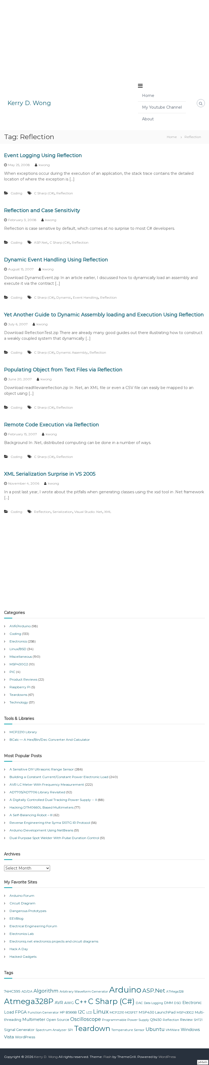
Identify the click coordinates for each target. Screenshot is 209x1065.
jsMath (202, 1062)
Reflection (64, 193)
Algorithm (46, 991)
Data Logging (153, 1003)
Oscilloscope (85, 1019)
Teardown (92, 1028)
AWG (69, 1002)
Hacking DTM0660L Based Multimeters (41, 807)
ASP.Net (41, 242)
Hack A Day (19, 949)
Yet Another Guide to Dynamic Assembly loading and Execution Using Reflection (104, 315)
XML (107, 512)
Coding (16, 193)
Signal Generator (19, 1029)
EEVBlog (16, 918)
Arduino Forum (22, 895)
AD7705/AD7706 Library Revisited (37, 792)
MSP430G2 (19, 664)
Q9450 (156, 1020)
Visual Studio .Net (88, 512)
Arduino (125, 989)
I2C (81, 1012)
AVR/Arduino (20, 626)
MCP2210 (117, 1012)
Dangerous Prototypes (28, 911)
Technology (19, 702)
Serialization (62, 512)
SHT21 (198, 1020)
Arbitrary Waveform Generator (84, 991)
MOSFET (131, 1012)
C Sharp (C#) (44, 193)
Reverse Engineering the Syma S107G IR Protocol (50, 823)
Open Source (57, 1020)
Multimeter (33, 1019)
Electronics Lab (22, 934)
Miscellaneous (21, 656)
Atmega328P (29, 1001)
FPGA (21, 1012)
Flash (107, 1057)
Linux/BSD (18, 649)
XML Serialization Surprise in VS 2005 (50, 474)
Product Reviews (23, 679)
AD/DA (26, 991)
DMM (168, 1003)
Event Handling (85, 297)
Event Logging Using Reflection (43, 155)
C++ (81, 1002)
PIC (12, 672)
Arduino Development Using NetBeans (41, 830)
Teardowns (18, 695)
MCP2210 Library (23, 732)
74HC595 (12, 991)
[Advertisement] (104, 38)
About (148, 119)
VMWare (173, 1030)
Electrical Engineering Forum (33, 926)
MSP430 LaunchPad (157, 1012)
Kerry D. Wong (29, 103)
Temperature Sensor (128, 1030)
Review (186, 1020)
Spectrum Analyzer (51, 1030)
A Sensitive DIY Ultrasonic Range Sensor (42, 769)
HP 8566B (68, 1012)
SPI (70, 1030)
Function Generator (43, 1012)
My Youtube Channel (162, 107)
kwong (44, 165)
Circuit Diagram (22, 903)
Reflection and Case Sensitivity (42, 210)
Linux (101, 1011)
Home (148, 95)
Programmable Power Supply (125, 1020)
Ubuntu (155, 1029)
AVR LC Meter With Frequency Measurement (47, 784)
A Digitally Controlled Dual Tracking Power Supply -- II (53, 800)
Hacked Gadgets (23, 956)
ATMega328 (174, 991)
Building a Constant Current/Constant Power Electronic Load (59, 777)
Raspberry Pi (20, 687)
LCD (89, 1012)
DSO (177, 1003)
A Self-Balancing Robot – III (31, 815)
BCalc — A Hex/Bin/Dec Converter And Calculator (50, 739)
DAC (139, 1003)
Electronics (18, 641)
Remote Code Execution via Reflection (51, 425)
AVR (59, 1002)
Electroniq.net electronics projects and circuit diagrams (54, 941)
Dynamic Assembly (72, 352)
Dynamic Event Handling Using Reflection (56, 260)
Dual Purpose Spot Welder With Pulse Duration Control (54, 838)
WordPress (25, 1037)
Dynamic (63, 297)
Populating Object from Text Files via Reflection (63, 370)
